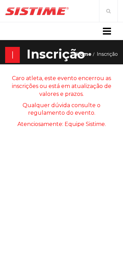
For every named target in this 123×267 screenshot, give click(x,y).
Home (84, 54)
